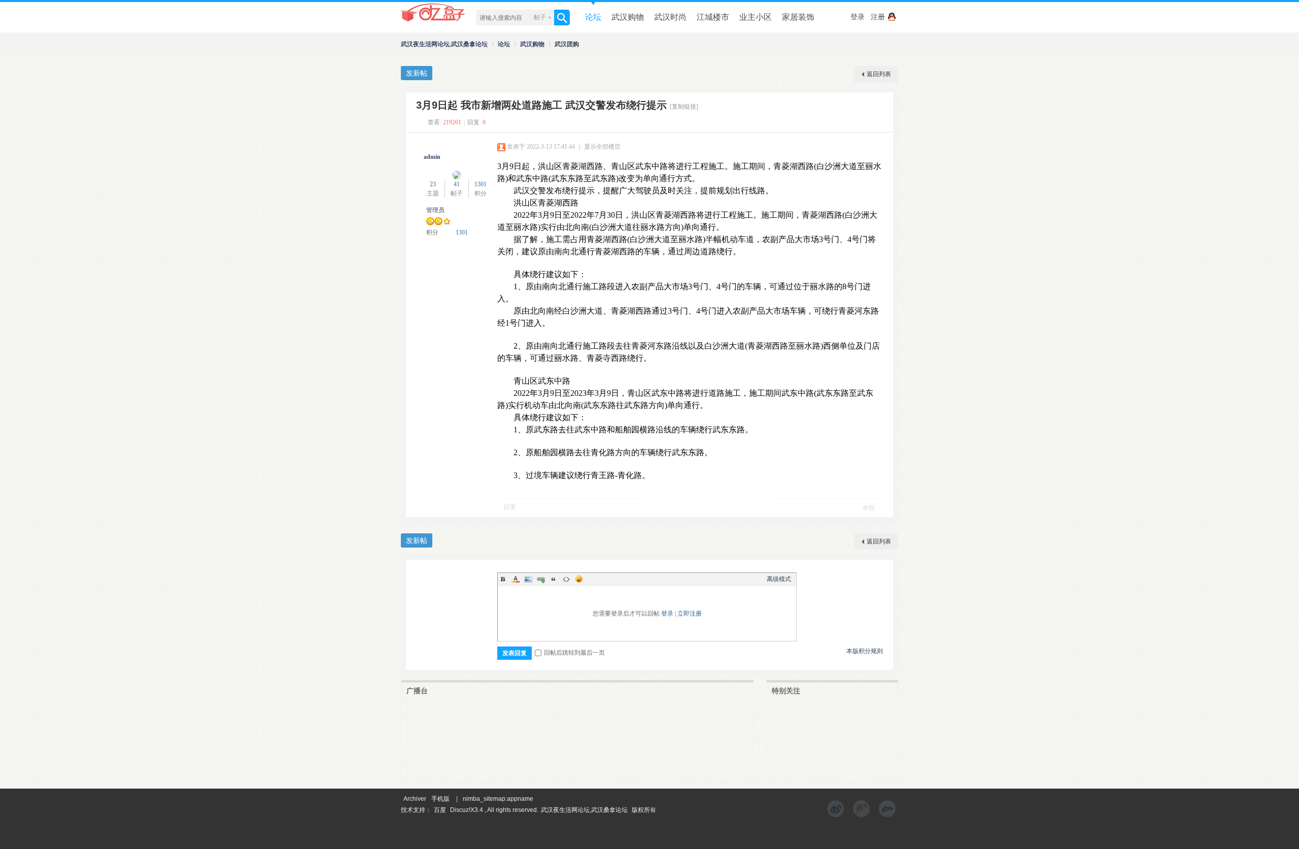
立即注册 (689, 613)
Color (515, 579)
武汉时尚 (670, 17)
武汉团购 (567, 44)
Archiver (414, 798)
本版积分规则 (864, 651)
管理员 (435, 210)
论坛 (593, 17)
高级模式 (779, 579)
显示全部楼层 (602, 146)
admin (432, 156)
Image (528, 579)
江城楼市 (713, 17)
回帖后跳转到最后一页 (574, 652)
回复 (510, 507)
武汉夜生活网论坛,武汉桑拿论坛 (444, 44)
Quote (554, 579)
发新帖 (416, 73)
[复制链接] (684, 106)
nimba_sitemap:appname (498, 798)
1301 (480, 184)
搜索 (562, 17)
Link (541, 579)
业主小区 (755, 17)
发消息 (420, 248)
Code (566, 579)
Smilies (579, 579)
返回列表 (879, 74)
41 (457, 184)
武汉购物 (627, 17)
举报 (869, 508)
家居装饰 (798, 17)
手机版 (440, 798)
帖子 (540, 17)
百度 (440, 809)
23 (433, 184)
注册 (878, 17)
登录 (857, 17)
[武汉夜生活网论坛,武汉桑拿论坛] (433, 20)
